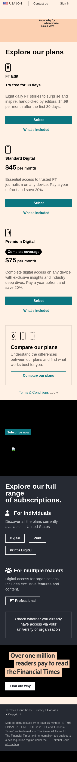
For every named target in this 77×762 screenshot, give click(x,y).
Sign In (65, 3)
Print (37, 538)
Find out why (20, 686)
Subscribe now (18, 432)
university (25, 629)
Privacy (39, 710)
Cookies (52, 710)
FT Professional (23, 601)
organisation (49, 629)
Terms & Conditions (34, 392)
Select (39, 120)
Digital (15, 538)
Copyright (14, 714)
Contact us (40, 3)
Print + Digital (20, 550)
